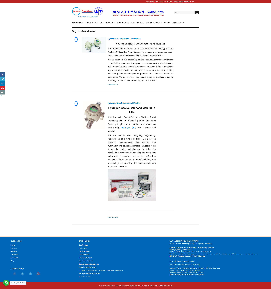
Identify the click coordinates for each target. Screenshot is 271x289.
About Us (14, 251)
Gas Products (83, 245)
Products (14, 248)
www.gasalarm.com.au (196, 272)
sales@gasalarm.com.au (195, 274)
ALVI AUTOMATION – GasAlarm (138, 12)
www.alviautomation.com (185, 254)
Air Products (83, 248)
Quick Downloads (85, 277)
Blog (12, 261)
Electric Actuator (84, 251)
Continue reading (113, 84)
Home (13, 245)
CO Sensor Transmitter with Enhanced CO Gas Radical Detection (101, 270)
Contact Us (14, 254)
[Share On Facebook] (2, 74)
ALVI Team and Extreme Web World (161, 285)
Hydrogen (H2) (129, 127)
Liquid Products (84, 254)
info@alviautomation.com (183, 256)
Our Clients (14, 258)
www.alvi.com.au (182, 272)
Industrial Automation (86, 261)
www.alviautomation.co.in (249, 254)
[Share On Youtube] (2, 88)
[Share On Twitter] (2, 79)
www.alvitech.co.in (234, 254)
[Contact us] (2, 92)
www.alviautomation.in (219, 254)
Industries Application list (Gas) (89, 273)
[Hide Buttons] (1, 95)
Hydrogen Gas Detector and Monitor (124, 39)
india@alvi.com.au (199, 256)
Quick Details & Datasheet (87, 267)
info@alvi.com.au (181, 274)
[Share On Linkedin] (2, 83)
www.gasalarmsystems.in (202, 254)
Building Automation (85, 258)
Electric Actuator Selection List (89, 264)
